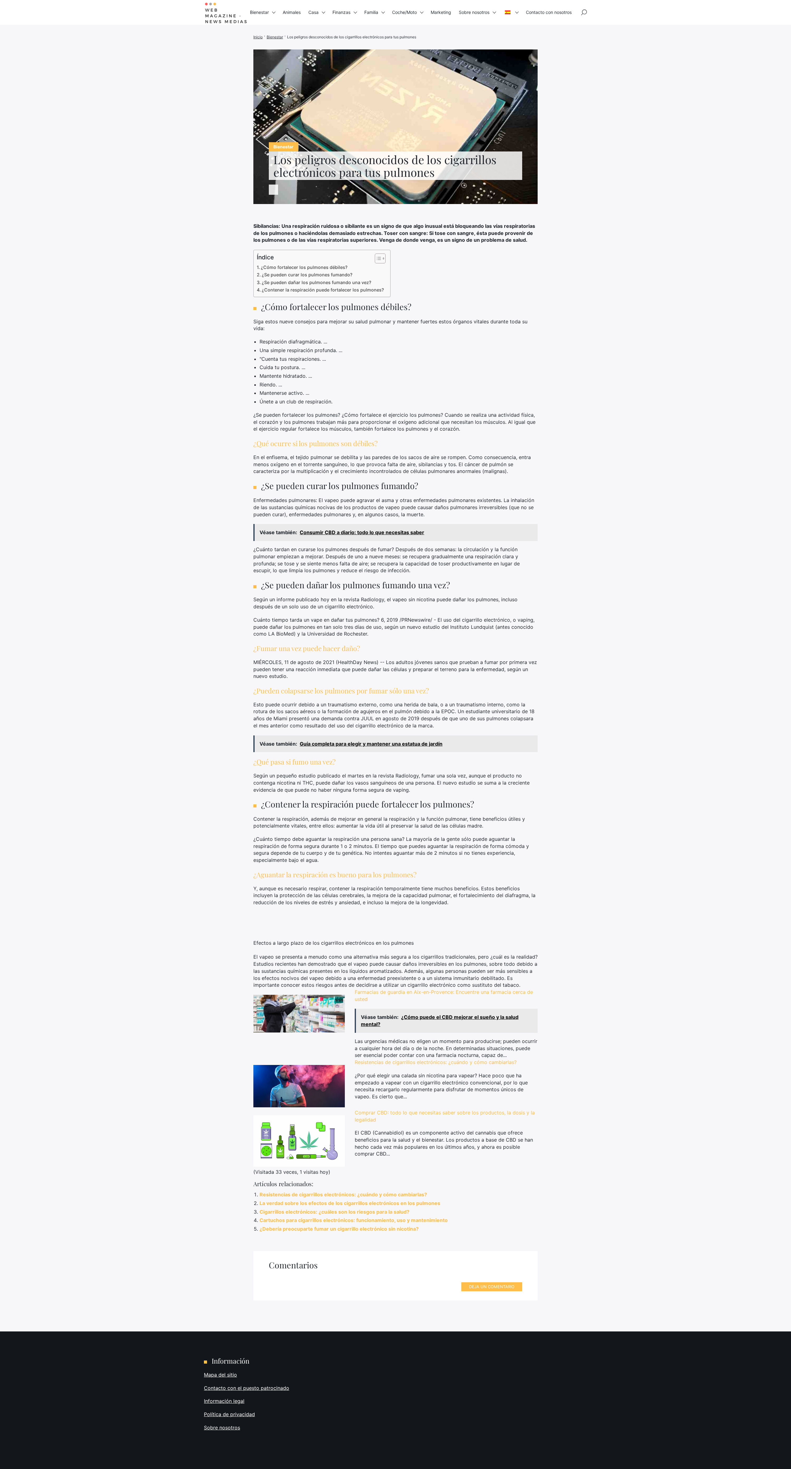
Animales (292, 12)
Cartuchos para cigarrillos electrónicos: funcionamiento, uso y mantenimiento (354, 1220)
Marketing (441, 12)
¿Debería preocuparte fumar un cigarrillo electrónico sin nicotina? (339, 1229)
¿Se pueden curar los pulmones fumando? (307, 274)
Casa (313, 12)
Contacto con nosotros (549, 12)
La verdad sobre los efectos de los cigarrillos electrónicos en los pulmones (350, 1203)
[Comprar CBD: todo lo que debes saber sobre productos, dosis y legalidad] (299, 1141)
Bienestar (259, 12)
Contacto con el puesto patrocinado (246, 1388)
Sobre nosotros (474, 12)
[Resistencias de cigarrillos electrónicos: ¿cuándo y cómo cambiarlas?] (299, 1086)
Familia (371, 12)
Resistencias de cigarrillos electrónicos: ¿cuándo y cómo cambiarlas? (436, 1062)
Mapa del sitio (220, 1375)
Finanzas (341, 12)
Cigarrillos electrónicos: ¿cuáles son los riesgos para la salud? (334, 1212)
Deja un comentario (491, 1286)
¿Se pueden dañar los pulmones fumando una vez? (316, 282)
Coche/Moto (404, 12)
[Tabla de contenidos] (377, 258)
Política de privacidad (229, 1414)
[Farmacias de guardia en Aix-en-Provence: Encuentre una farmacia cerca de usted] (299, 1014)
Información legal (224, 1401)
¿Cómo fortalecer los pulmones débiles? (304, 267)
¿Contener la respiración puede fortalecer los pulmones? (323, 289)
